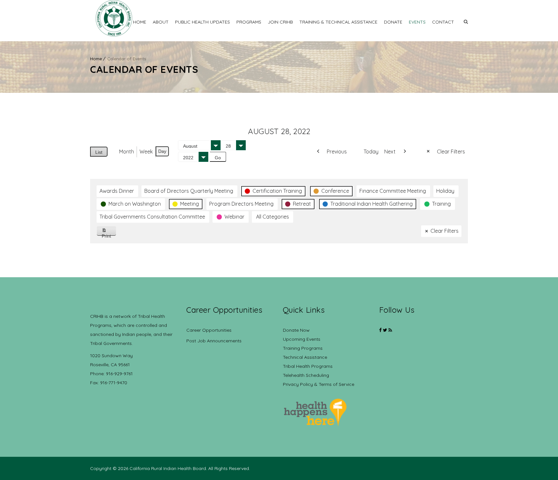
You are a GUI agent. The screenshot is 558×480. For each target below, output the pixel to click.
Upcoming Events (301, 339)
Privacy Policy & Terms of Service (318, 384)
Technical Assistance (305, 357)
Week (146, 151)
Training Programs (303, 348)
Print (109, 234)
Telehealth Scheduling (306, 375)
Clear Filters (451, 151)
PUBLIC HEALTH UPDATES (202, 22)
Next (390, 151)
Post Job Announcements (214, 341)
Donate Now (296, 330)
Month (126, 151)
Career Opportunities (209, 330)
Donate (393, 22)
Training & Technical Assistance (338, 22)
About (161, 22)
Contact (443, 22)
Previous (337, 151)
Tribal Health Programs (308, 366)
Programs (248, 22)
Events (417, 22)
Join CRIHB (280, 22)
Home (139, 22)
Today (371, 151)
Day (162, 151)
